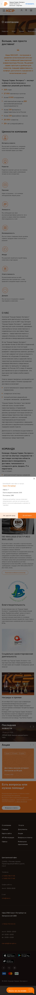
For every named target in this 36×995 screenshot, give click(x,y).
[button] (20, 990)
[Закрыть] (1, 3)
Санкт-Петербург (9, 486)
